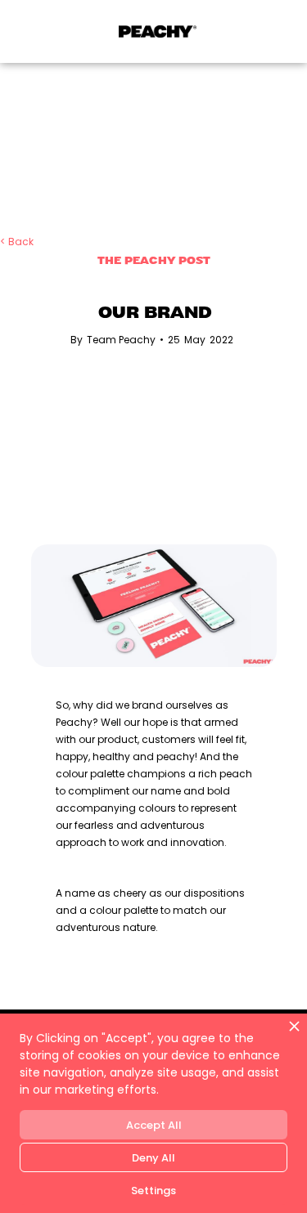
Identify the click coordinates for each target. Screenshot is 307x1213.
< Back (17, 241)
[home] (153, 31)
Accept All (154, 1125)
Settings (153, 1190)
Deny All (153, 1158)
